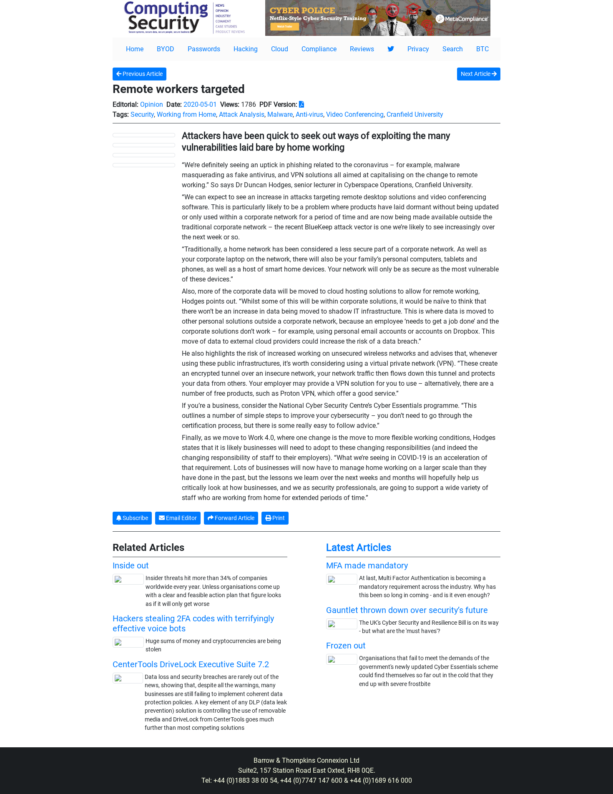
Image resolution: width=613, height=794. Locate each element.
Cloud (279, 49)
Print (278, 518)
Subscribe (134, 518)
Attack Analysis (241, 114)
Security (142, 114)
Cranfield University (415, 114)
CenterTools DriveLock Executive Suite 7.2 (191, 664)
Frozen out (346, 646)
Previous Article (142, 73)
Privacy (418, 49)
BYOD (165, 49)
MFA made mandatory (367, 565)
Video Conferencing (355, 114)
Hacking (246, 49)
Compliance (319, 49)
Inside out (131, 565)
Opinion (151, 104)
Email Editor (181, 518)
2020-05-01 (200, 104)
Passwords (204, 49)
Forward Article (234, 518)
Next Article (476, 73)
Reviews (362, 49)
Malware (280, 114)
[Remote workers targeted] (144, 135)
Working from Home (186, 114)
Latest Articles (358, 547)
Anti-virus (309, 114)
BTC (482, 49)
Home (134, 49)
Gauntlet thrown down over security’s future (407, 610)
